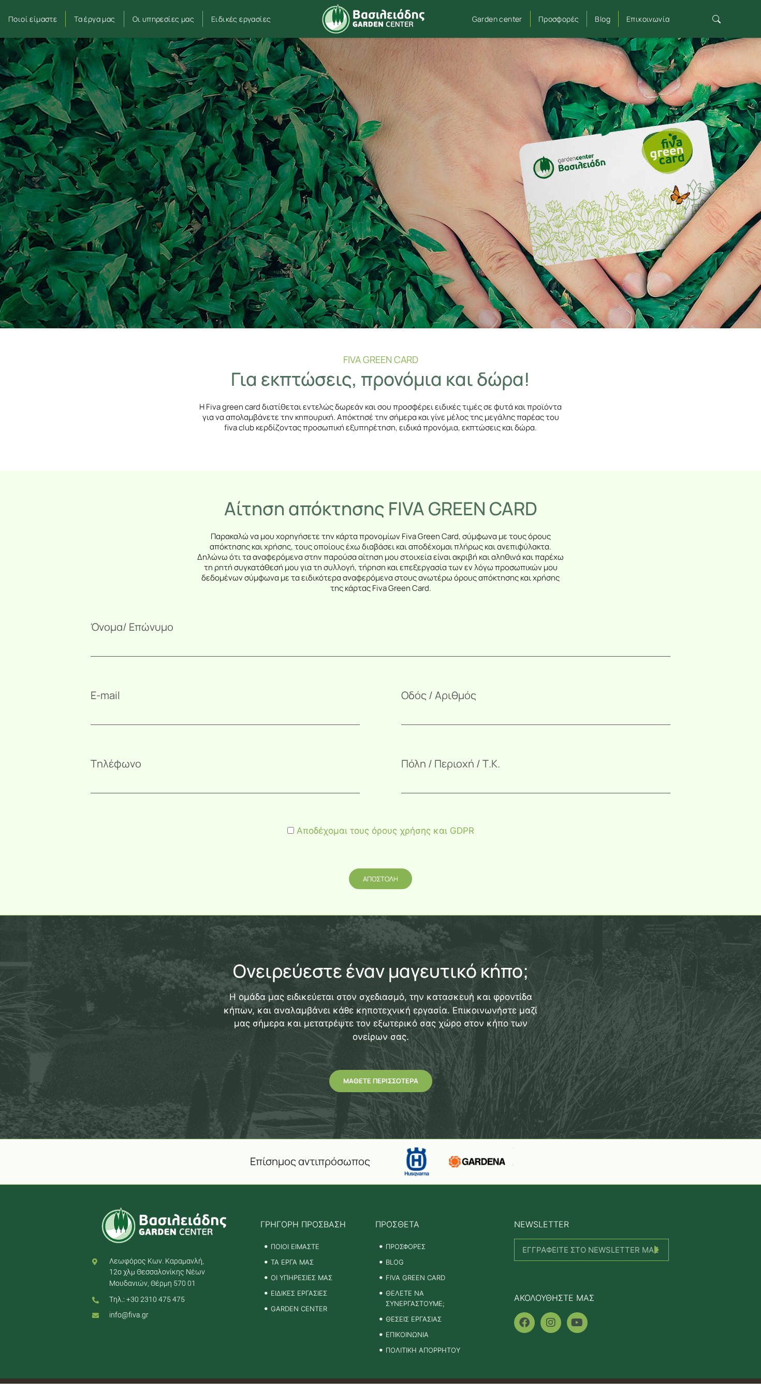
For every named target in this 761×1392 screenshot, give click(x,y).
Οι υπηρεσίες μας (163, 19)
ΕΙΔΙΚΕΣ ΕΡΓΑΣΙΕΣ (299, 1293)
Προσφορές (558, 19)
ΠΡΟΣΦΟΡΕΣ (406, 1246)
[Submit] (591, 1274)
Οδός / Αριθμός (438, 695)
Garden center (497, 19)
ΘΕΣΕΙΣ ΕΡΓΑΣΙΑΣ (414, 1319)
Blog (602, 19)
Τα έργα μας (94, 19)
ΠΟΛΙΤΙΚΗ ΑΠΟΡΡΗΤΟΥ (423, 1350)
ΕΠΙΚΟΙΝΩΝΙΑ (407, 1334)
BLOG (395, 1262)
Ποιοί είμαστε (32, 19)
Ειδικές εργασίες (241, 19)
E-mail (105, 695)
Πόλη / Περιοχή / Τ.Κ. (450, 764)
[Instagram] (550, 1322)
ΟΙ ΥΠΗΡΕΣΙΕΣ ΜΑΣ (301, 1277)
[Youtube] (577, 1322)
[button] (716, 19)
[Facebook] (524, 1322)
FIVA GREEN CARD (415, 1277)
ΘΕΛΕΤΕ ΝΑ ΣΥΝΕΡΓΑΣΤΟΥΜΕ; (415, 1298)
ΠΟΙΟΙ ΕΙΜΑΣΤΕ (295, 1246)
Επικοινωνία (647, 19)
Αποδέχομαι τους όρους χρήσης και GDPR (385, 830)
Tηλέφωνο (116, 764)
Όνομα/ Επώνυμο (132, 627)
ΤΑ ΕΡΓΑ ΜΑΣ (292, 1262)
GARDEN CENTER (299, 1308)
